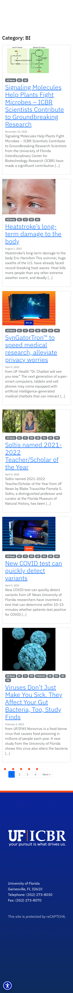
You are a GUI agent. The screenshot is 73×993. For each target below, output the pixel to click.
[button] (7, 985)
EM (31, 330)
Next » (46, 774)
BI (19, 80)
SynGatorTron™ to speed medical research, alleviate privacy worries (31, 348)
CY (25, 219)
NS (37, 219)
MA (44, 330)
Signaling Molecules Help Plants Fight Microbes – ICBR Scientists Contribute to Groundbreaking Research (34, 105)
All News (11, 80)
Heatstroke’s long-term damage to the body (33, 233)
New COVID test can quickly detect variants (33, 570)
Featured (40, 676)
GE (25, 80)
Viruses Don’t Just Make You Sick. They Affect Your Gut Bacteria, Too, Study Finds (33, 702)
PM (56, 330)
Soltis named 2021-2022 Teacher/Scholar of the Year (33, 456)
